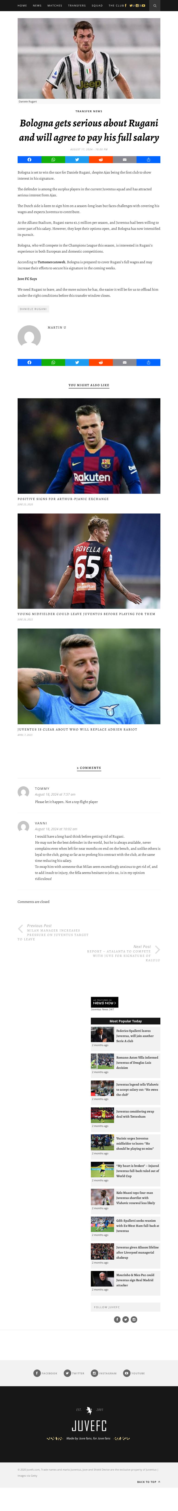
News (37, 5)
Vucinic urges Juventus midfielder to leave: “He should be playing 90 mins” (135, 1143)
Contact (25, 16)
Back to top (147, 1482)
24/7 (111, 1009)
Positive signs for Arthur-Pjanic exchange (63, 499)
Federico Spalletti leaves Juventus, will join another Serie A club (135, 1035)
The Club (116, 5)
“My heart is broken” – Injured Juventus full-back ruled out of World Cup (137, 1170)
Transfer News (89, 111)
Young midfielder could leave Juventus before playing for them (87, 614)
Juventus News (99, 1009)
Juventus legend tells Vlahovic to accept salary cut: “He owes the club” (137, 1089)
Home (22, 5)
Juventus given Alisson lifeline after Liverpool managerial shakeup (137, 1252)
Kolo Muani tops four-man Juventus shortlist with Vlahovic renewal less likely (135, 1197)
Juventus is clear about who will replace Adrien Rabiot (77, 729)
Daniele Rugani (33, 309)
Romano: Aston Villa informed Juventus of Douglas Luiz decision (137, 1062)
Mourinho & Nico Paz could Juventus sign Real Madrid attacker (135, 1280)
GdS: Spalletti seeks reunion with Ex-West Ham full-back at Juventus (137, 1225)
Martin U (57, 327)
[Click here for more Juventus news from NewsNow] (104, 1002)
